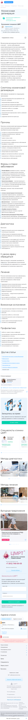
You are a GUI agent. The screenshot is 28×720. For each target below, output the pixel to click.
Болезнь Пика (5, 361)
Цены (2, 658)
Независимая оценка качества (14, 697)
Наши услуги (4, 665)
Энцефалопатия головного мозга (11, 363)
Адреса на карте (17, 619)
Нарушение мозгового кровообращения (12, 356)
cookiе (18, 718)
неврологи (4, 262)
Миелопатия (5, 358)
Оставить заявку (14, 422)
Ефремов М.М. (9, 26)
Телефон (5, 593)
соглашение (19, 605)
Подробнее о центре (4, 632)
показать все (5, 369)
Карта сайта (14, 689)
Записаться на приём (14, 601)
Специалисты (5, 662)
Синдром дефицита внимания (9, 367)
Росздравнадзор (11, 694)
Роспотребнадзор (11, 691)
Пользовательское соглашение (14, 686)
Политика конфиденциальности (14, 687)
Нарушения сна (6, 365)
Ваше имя (5, 586)
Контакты (3, 669)
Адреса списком (6, 619)
